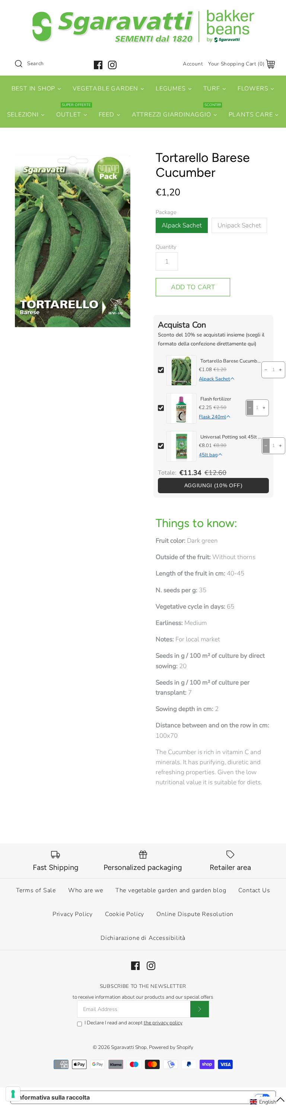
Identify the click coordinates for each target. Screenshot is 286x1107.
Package (166, 212)
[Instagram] (112, 65)
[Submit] (199, 1009)
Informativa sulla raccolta (53, 1097)
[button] (267, 1102)
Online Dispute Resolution (194, 914)
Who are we (85, 890)
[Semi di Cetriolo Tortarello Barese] (72, 239)
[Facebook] (98, 65)
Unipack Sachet (239, 225)
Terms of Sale (36, 890)
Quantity (166, 247)
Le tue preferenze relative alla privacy (176, 1097)
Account (193, 63)
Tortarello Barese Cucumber (230, 361)
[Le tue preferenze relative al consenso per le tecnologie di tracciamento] (13, 1094)
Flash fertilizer (215, 399)
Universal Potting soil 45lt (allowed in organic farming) (230, 437)
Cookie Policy (124, 914)
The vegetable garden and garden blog (170, 890)
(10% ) (213, 485)
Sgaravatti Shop (129, 1047)
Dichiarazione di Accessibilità (143, 938)
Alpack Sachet (182, 225)
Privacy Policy (73, 914)
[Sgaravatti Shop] (143, 12)
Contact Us (254, 890)
